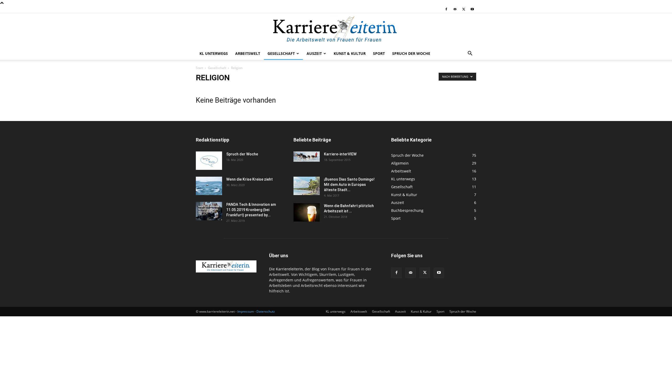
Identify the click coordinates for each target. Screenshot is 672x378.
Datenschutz (265, 311)
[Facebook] (446, 9)
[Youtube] (472, 9)
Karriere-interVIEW (340, 154)
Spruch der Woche (411, 53)
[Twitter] (464, 9)
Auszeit (314, 53)
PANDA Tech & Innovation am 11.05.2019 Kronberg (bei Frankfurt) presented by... (251, 209)
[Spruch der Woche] (209, 160)
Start (199, 68)
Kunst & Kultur (350, 53)
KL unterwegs (214, 53)
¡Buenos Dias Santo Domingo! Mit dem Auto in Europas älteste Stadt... (349, 184)
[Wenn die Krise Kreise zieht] (209, 186)
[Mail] (455, 9)
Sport (379, 53)
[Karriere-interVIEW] (306, 156)
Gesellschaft (281, 53)
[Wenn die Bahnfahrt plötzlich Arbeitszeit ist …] (306, 212)
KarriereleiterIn (289, 268)
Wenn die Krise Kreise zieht (249, 179)
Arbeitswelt (247, 53)
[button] (470, 53)
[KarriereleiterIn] (336, 30)
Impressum (245, 311)
